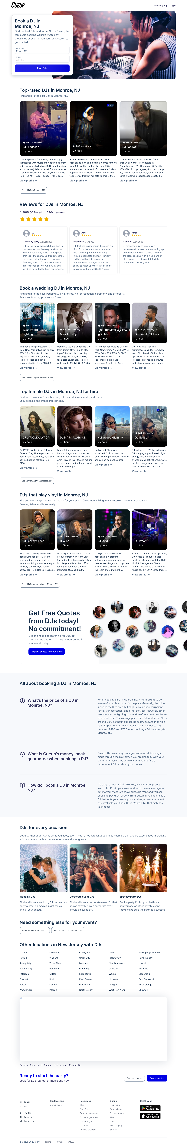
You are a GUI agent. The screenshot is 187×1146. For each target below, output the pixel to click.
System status (117, 1113)
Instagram (29, 1121)
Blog (82, 1105)
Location (20, 48)
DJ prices (84, 1125)
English (27, 1102)
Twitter (27, 1113)
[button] (33, 190)
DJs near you (86, 1121)
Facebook (29, 1117)
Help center (115, 1105)
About (113, 1117)
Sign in (113, 1129)
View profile (27, 180)
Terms (48, 1142)
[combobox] (30, 51)
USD (24, 1106)
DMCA (70, 1142)
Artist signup (161, 5)
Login (173, 5)
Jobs (112, 1121)
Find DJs (84, 1109)
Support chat (116, 1109)
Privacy (59, 1142)
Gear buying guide (89, 1113)
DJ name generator (89, 1117)
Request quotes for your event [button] (47, 651)
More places (56, 1105)
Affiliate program (88, 1129)
